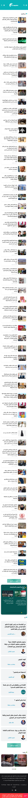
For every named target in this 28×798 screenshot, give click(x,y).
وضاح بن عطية (11, 664)
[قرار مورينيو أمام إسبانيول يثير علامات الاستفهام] (20, 760)
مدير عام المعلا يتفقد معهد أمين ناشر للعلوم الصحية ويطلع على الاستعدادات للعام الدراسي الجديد (9, 148)
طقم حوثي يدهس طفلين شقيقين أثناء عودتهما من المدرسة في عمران (10, 488)
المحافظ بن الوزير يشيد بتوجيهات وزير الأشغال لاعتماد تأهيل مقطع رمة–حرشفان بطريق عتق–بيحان (9, 404)
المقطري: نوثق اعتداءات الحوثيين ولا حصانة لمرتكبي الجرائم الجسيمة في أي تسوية (9, 506)
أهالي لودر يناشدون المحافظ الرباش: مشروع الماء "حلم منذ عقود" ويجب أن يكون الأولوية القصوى (9, 196)
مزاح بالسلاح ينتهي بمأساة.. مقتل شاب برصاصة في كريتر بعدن (10, 83)
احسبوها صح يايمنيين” (19, 672)
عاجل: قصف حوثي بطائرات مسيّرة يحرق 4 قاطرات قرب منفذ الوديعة (10, 64)
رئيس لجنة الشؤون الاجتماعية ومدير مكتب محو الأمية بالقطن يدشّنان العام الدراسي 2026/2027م (9, 462)
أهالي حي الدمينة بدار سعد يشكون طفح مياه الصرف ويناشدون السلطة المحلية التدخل (10, 73)
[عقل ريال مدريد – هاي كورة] (7, 760)
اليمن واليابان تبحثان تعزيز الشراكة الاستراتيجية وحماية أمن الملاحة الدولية (9, 375)
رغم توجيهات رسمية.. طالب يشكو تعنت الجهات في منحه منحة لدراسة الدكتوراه (10, 414)
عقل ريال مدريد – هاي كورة (8, 763)
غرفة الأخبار (11, 692)
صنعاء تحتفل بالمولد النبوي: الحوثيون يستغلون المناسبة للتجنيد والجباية (9, 39)
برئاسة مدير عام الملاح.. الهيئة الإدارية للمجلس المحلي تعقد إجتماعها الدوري (10, 101)
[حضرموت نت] (14, 5)
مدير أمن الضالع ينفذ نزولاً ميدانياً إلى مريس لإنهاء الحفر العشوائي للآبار (10, 56)
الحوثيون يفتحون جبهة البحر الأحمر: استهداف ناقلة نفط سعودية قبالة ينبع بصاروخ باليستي (15, 47)
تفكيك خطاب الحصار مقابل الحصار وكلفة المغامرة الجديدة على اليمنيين (14, 716)
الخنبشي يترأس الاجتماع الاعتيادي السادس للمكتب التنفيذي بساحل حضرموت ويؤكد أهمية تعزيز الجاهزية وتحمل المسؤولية (10, 384)
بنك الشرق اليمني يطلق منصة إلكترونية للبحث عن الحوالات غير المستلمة (11, 561)
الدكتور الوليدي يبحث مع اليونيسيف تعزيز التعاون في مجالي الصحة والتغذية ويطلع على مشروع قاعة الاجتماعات (10, 337)
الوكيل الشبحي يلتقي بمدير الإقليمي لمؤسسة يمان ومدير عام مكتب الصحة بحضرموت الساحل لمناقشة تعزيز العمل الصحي (9, 110)
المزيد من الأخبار (14, 581)
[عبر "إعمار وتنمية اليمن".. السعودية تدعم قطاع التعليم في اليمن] (7, 593)
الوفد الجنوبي (22, 659)
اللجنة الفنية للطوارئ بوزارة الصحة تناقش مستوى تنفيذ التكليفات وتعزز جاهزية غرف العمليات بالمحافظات (9, 308)
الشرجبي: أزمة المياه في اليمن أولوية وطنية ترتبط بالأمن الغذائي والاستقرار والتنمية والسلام (9, 19)
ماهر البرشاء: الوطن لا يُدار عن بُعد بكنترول (10, 552)
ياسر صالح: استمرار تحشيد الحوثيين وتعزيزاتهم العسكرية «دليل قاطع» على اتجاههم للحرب (9, 571)
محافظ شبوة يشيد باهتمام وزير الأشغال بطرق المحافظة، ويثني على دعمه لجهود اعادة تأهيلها (10, 223)
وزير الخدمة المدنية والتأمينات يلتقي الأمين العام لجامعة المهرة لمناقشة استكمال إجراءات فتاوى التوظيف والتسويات (10, 29)
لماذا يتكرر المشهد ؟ (20, 700)
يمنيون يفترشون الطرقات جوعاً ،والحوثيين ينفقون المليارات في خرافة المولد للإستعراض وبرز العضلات (15, 643)
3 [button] (19, 612)
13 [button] (8, 612)
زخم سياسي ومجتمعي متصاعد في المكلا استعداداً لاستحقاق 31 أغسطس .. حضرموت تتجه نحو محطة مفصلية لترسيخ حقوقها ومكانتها (9, 451)
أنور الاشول (11, 677)
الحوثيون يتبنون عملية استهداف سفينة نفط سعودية (10, 129)
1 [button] (21, 612)
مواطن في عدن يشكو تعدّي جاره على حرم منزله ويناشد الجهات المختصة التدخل (9, 327)
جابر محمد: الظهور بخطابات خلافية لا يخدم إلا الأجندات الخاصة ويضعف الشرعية (10, 347)
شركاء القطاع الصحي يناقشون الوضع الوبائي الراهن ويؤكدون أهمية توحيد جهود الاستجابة (10, 270)
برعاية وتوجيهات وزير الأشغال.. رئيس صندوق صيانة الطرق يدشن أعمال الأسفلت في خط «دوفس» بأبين (9, 441)
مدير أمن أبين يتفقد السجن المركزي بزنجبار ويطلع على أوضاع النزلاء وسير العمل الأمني (10, 317)
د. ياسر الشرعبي (11, 634)
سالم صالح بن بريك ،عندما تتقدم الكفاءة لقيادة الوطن (14, 731)
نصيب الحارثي (11, 651)
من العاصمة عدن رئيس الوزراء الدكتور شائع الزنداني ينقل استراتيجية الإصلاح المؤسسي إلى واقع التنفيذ (15, 626)
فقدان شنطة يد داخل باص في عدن (10, 432)
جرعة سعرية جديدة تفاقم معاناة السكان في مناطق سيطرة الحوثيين (10, 471)
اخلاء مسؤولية (9, 784)
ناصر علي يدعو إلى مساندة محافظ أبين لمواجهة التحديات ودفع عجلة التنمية (10, 534)
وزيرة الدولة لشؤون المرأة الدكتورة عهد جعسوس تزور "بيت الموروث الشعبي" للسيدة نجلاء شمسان (9, 242)
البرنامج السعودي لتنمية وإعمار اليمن (17, 587)
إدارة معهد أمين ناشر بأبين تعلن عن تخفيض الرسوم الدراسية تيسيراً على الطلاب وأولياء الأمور (10, 515)
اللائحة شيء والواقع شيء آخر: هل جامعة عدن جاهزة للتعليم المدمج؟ (14, 685)
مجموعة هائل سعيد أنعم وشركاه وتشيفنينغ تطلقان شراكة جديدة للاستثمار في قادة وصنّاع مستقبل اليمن (10, 158)
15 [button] (6, 612)
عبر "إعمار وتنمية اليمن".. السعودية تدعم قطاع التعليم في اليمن (8, 601)
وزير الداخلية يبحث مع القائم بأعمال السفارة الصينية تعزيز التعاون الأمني (10, 233)
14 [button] (7, 612)
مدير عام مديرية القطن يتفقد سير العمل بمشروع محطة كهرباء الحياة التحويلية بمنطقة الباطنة (10, 138)
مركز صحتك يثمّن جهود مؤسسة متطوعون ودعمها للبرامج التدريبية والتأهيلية (10, 357)
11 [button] (10, 612)
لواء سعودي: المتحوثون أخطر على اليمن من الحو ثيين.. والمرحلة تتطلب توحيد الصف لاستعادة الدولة (10, 298)
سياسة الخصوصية (16, 784)
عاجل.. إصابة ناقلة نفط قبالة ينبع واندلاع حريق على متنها (10, 480)
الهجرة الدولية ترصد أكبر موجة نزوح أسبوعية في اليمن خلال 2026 (10, 121)
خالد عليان (11, 722)
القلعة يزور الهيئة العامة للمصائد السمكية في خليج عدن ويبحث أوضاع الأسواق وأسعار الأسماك (10, 214)
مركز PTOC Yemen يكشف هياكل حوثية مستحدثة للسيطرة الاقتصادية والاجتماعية (10, 279)
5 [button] (17, 612)
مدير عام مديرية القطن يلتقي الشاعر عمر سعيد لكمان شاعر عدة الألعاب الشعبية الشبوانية (10, 543)
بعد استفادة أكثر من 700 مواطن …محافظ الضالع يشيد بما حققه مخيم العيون (10, 251)
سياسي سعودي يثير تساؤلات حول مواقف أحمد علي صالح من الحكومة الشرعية (10, 91)
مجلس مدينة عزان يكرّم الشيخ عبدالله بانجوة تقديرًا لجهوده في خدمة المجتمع (9, 289)
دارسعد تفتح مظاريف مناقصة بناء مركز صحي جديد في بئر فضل (10, 366)
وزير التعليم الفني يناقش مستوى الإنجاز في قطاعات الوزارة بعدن (10, 205)
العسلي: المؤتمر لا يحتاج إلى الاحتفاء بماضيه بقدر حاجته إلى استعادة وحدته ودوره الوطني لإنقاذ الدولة (9, 423)
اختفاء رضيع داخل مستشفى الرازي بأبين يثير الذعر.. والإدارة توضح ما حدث (10, 260)
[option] (20, 598)
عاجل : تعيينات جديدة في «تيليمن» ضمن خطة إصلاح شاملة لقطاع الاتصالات (10, 186)
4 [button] (18, 612)
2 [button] (20, 612)
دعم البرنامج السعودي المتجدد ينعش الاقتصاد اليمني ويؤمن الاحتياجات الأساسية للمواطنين (21, 602)
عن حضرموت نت (24, 784)
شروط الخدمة (3, 784)
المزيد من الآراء (14, 745)
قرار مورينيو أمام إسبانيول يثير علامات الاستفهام (21, 762)
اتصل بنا (14, 786)
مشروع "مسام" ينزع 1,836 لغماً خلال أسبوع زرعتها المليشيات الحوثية (9, 525)
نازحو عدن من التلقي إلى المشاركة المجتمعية (10, 497)
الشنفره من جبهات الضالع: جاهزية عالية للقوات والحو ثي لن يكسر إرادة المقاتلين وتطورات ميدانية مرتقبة (9, 395)
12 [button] (9, 612)
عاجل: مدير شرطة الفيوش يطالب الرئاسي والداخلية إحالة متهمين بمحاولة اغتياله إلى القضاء (9, 177)
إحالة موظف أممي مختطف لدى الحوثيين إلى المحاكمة (10, 168)
